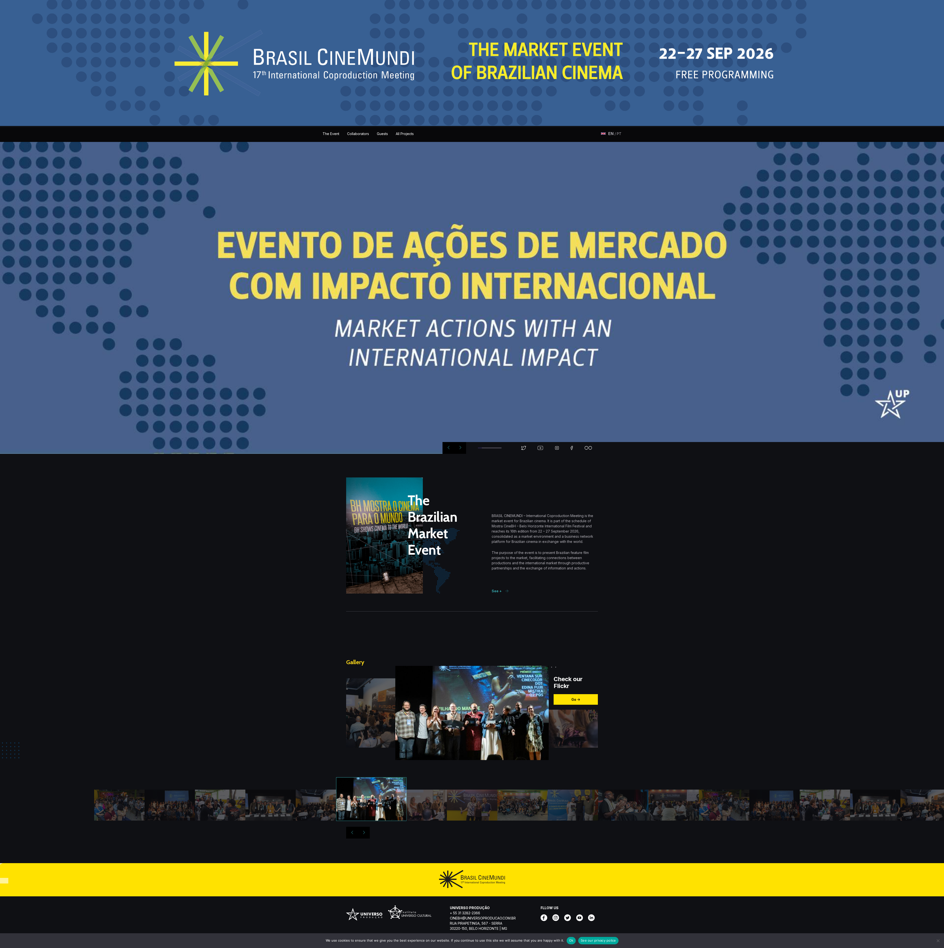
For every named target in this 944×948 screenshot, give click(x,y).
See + (497, 591)
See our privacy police (598, 940)
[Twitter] (569, 917)
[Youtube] (581, 917)
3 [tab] (488, 447)
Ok (571, 940)
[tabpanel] (472, 298)
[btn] (611, 133)
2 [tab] (484, 447)
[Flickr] (593, 917)
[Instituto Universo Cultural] (410, 915)
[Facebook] (545, 917)
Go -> (575, 699)
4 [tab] (492, 447)
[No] (937, 940)
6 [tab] (500, 447)
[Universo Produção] (364, 915)
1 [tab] (480, 447)
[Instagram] (557, 917)
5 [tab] (496, 447)
